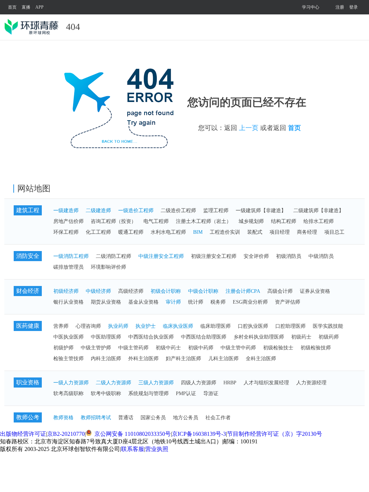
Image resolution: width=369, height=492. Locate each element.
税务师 (218, 302)
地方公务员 (185, 417)
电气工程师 (156, 221)
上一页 (248, 127)
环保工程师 (66, 232)
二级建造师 (98, 210)
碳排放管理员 (68, 267)
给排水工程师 (318, 221)
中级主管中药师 (238, 347)
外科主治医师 (143, 358)
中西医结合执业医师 (151, 337)
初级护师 (63, 347)
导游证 (210, 393)
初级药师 (329, 337)
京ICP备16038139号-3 (199, 434)
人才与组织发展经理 (266, 382)
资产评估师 (287, 302)
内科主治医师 (106, 358)
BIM (198, 232)
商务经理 (307, 232)
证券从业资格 (315, 291)
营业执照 (156, 449)
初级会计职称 (166, 291)
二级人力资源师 (113, 382)
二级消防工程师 (113, 256)
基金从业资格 (143, 302)
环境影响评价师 (108, 267)
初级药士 (301, 337)
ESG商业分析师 (250, 302)
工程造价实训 (225, 232)
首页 (12, 7)
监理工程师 (215, 210)
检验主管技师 (68, 358)
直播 (26, 7)
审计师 (173, 302)
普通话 (125, 417)
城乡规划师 (251, 221)
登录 (353, 7)
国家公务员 (153, 417)
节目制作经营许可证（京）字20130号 (274, 434)
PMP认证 (186, 393)
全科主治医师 (261, 358)
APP (39, 7)
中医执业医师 (68, 337)
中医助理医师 (106, 337)
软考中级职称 (106, 393)
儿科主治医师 (223, 358)
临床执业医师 (178, 326)
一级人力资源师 (71, 382)
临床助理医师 (215, 326)
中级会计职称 (203, 291)
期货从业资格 (106, 302)
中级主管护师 (96, 347)
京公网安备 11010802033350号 (132, 434)
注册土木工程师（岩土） (203, 221)
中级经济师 (98, 291)
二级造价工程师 (178, 210)
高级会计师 (280, 291)
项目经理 (280, 232)
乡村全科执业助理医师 (259, 337)
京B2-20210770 (66, 434)
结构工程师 (283, 221)
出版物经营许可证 (23, 434)
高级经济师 (130, 291)
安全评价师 (256, 256)
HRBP (229, 382)
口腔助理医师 (290, 326)
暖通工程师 (130, 232)
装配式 (254, 232)
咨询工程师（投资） (113, 221)
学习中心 (310, 7)
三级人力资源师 (156, 382)
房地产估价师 (68, 221)
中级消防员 (321, 256)
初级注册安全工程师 (213, 256)
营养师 (60, 326)
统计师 (195, 302)
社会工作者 (218, 417)
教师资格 (63, 417)
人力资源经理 (311, 382)
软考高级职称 (68, 393)
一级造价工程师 (136, 210)
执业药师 (118, 326)
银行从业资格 (68, 302)
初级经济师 (66, 291)
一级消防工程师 (71, 256)
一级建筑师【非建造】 (261, 210)
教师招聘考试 (96, 417)
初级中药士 (168, 347)
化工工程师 (98, 232)
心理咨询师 (88, 326)
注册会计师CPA (243, 291)
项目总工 (334, 232)
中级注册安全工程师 (161, 256)
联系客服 (132, 449)
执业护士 (145, 326)
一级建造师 (66, 210)
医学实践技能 (328, 326)
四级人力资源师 (198, 382)
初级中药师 (200, 347)
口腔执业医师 (253, 326)
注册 (339, 7)
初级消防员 (288, 256)
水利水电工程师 (168, 232)
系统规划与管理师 (148, 393)
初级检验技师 (316, 347)
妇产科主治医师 (183, 358)
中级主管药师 (133, 347)
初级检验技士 (278, 347)
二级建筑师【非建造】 (318, 210)
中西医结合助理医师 (203, 337)
